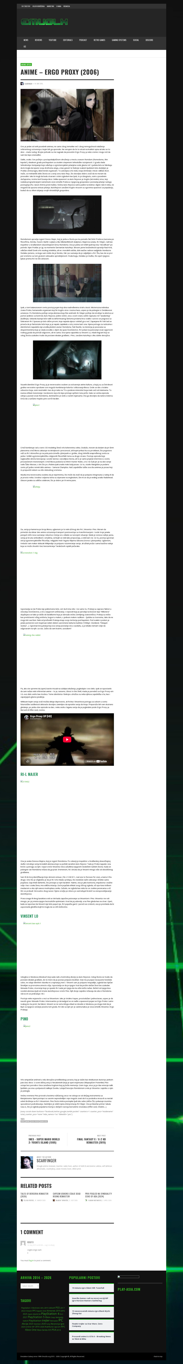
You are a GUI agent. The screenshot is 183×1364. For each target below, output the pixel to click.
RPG (63, 1326)
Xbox (47, 1317)
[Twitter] (150, 6)
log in (31, 1260)
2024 (23, 1326)
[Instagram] (145, 6)
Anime (28, 1121)
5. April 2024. (107, 1200)
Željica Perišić (29, 1200)
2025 (25, 1314)
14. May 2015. (39, 83)
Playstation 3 (26, 1308)
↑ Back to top (157, 1356)
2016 (37, 1326)
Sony (48, 1324)
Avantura (49, 1326)
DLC (61, 1314)
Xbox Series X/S (44, 1330)
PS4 (54, 1329)
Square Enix (41, 1311)
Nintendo (51, 1310)
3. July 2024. (73, 1200)
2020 (43, 1323)
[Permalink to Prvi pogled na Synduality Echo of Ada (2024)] (99, 1211)
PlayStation (35, 1320)
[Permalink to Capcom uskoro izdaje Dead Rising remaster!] (67, 1211)
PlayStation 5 (36, 1317)
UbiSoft (52, 1308)
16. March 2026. (40, 1200)
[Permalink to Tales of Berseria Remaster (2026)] (35, 1211)
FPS (34, 1310)
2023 (31, 1324)
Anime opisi (26, 64)
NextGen (37, 1324)
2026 (42, 1326)
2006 (22, 1121)
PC (61, 1320)
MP (33, 1327)
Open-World (33, 1314)
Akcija (25, 1323)
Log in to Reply (50, 1245)
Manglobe (43, 1121)
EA (39, 1314)
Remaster (54, 1321)
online (28, 1326)
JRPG (63, 1311)
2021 (25, 1317)
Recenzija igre (57, 1323)
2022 (23, 1311)
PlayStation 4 (50, 1314)
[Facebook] (140, 6)
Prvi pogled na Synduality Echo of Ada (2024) (98, 1195)
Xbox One (30, 1329)
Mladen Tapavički (62, 1200)
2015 (46, 1308)
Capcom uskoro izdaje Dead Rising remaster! (67, 1195)
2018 (58, 1330)
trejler (46, 1320)
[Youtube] (154, 6)
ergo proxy (35, 1121)
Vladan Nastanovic (95, 1200)
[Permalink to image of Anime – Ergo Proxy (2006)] (67, 115)
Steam (29, 1311)
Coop (53, 1317)
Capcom (57, 1327)
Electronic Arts (38, 1308)
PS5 (58, 1307)
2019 (58, 1310)
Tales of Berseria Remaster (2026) (34, 1195)
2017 (62, 1308)
